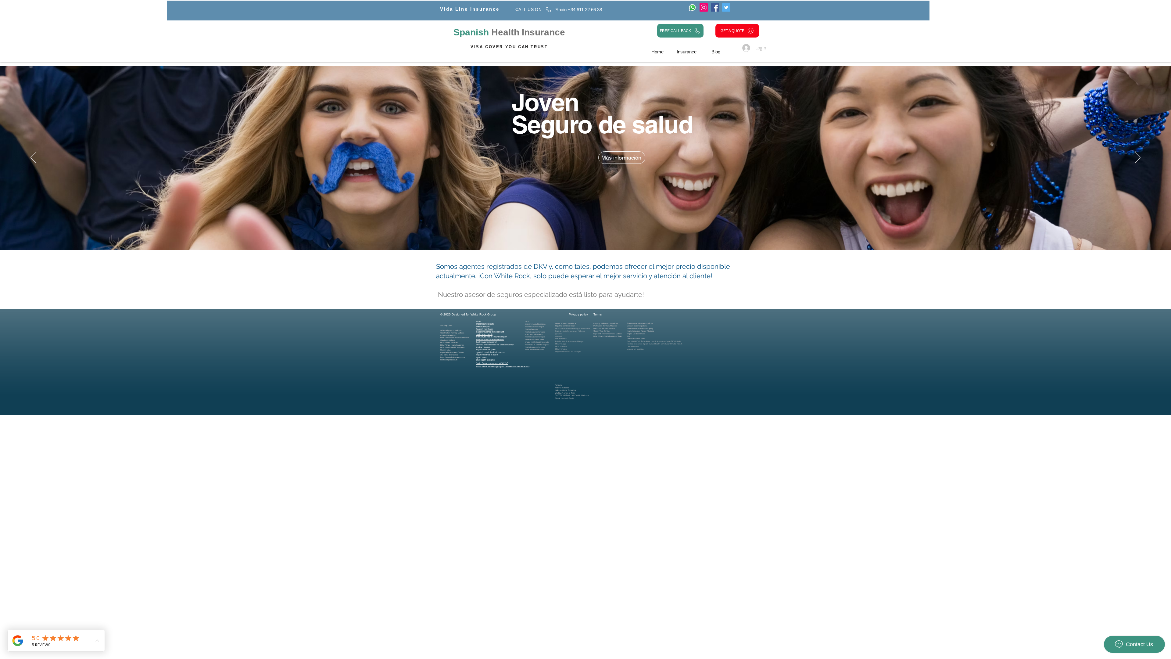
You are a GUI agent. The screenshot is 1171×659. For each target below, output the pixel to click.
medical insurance (483, 347)
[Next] (1138, 158)
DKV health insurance (485, 360)
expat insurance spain (486, 349)
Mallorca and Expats (485, 324)
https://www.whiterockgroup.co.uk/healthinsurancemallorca (502, 367)
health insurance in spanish (486, 342)
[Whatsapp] (692, 7)
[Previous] (33, 158)
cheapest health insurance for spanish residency (495, 345)
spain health (481, 357)
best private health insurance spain (491, 337)
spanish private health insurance (490, 352)
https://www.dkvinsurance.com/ (452, 357)
